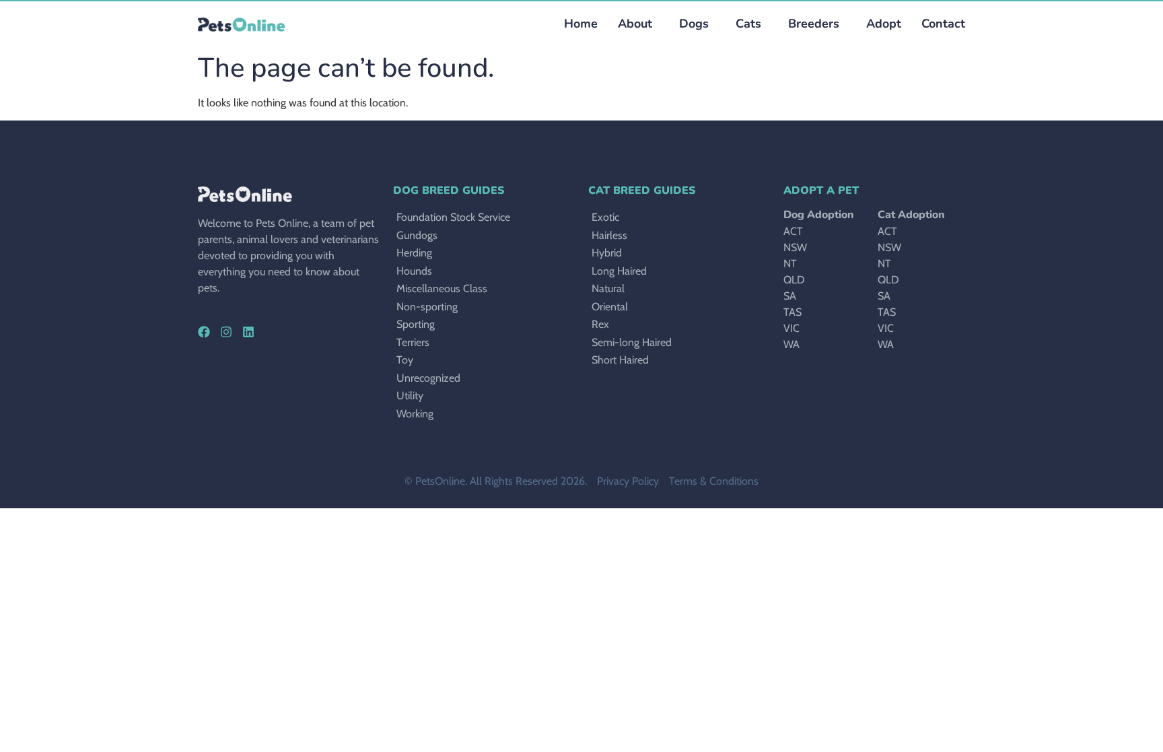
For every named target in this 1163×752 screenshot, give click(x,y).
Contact (943, 23)
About (635, 23)
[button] (690, 24)
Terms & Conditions (714, 481)
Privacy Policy (628, 481)
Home (581, 23)
